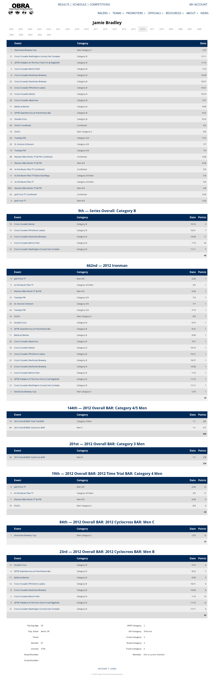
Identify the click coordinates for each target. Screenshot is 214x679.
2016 (105, 29)
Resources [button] (174, 13)
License (35, 648)
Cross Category (133, 637)
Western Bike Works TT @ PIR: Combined (33, 156)
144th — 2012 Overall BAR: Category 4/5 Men (107, 407)
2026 (11, 29)
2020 (67, 29)
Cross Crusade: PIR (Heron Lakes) (29, 87)
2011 (152, 29)
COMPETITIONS (100, 4)
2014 (124, 29)
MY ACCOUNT (198, 4)
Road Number (31, 654)
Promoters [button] (135, 13)
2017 (96, 29)
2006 (199, 29)
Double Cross (20, 119)
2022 (49, 29)
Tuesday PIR (20, 137)
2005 (11, 34)
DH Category (135, 631)
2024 (30, 29)
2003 (30, 34)
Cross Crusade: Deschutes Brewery (30, 75)
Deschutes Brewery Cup (25, 50)
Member (137, 654)
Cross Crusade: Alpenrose (26, 100)
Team (36, 637)
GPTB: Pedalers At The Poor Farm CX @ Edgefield (37, 62)
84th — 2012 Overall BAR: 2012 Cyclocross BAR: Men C (107, 521)
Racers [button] (103, 13)
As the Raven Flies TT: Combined (29, 169)
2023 (39, 29)
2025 (20, 29)
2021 (58, 29)
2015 (114, 29)
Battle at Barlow (21, 106)
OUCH (17, 131)
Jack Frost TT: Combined (25, 194)
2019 (77, 29)
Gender (35, 643)
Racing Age (33, 625)
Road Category (134, 643)
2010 (161, 29)
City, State (33, 631)
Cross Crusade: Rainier (24, 94)
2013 (133, 29)
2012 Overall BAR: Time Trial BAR (29, 421)
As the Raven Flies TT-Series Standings (32, 175)
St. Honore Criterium (24, 144)
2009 (171, 29)
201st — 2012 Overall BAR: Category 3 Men (107, 443)
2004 (21, 34)
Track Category (133, 648)
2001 (49, 34)
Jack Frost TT (20, 200)
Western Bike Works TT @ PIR (28, 163)
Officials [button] (155, 13)
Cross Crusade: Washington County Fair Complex (37, 56)
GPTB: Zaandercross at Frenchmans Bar (32, 112)
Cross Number (31, 660)
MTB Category (134, 625)
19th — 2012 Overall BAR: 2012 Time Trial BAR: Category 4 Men (107, 473)
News (205, 13)
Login (113, 668)
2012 (143, 29)
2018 (86, 29)
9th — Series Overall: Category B (107, 210)
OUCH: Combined (22, 125)
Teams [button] (117, 13)
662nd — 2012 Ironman (107, 265)
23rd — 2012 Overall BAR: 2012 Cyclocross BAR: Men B (107, 551)
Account (102, 668)
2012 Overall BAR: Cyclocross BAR (29, 427)
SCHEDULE (79, 4)
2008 (180, 29)
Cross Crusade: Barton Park (27, 68)
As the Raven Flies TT (24, 181)
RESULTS (63, 4)
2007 (190, 29)
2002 (39, 34)
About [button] (191, 13)
